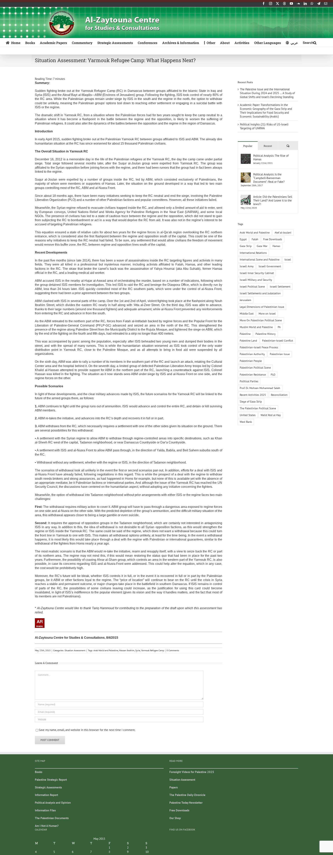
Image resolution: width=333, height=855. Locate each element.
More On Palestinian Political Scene (261, 320)
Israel (287, 259)
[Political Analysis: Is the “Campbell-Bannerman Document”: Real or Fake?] (246, 174)
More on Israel (267, 313)
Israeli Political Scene (252, 286)
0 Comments (172, 650)
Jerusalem (245, 300)
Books (38, 772)
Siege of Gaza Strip (251, 401)
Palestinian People (251, 361)
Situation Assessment (75, 650)
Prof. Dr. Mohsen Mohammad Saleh (260, 388)
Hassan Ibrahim (126, 650)
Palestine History (266, 334)
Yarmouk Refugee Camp (152, 650)
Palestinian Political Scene (255, 367)
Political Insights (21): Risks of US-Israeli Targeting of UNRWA (264, 126)
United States (248, 415)
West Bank (246, 422)
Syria (137, 650)
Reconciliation (279, 395)
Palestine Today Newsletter (186, 802)
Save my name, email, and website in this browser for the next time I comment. (87, 730)
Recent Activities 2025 (253, 395)
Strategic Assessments (48, 787)
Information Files (45, 810)
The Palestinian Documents (52, 818)
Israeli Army (247, 266)
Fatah (255, 239)
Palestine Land (248, 340)
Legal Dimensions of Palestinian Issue (262, 307)
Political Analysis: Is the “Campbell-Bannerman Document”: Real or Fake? (269, 178)
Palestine (245, 334)
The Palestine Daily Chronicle (187, 795)
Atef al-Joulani (283, 232)
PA (279, 327)
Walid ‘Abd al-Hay (271, 415)
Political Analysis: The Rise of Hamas (271, 157)
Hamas (276, 246)
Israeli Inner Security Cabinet (257, 273)
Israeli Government (270, 266)
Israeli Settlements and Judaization (260, 293)
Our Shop (175, 818)
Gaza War (262, 246)
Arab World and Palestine (105, 650)
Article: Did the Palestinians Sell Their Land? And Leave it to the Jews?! (272, 200)
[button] (309, 42)
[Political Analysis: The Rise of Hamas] (246, 155)
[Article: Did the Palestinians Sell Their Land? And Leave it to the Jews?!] (246, 197)
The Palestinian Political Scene (258, 408)
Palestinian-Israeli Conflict (277, 340)
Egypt (243, 239)
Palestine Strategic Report (51, 779)
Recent (268, 146)
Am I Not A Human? (47, 826)
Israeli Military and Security (256, 280)
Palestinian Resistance (253, 374)
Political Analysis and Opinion (53, 802)
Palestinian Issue (280, 354)
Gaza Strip (246, 246)
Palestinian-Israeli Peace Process (259, 347)
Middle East (247, 313)
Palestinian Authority (252, 354)
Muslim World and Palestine (256, 327)
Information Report (46, 795)
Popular (247, 146)
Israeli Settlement (280, 286)
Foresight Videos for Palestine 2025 (191, 772)
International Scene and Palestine (259, 259)
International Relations (253, 253)
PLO (273, 374)
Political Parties (249, 381)
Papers (173, 787)
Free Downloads (272, 239)
